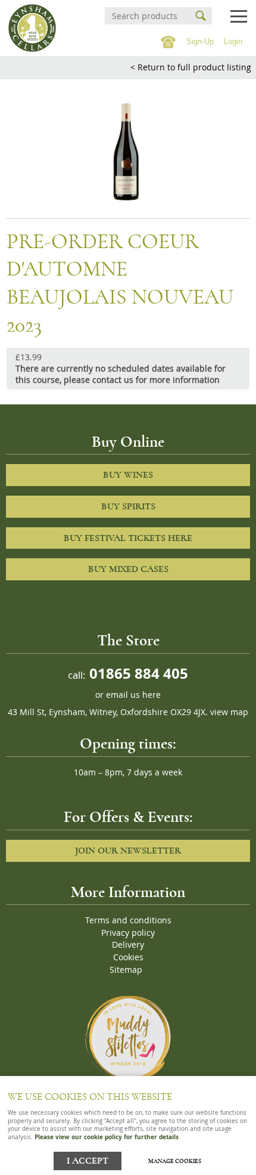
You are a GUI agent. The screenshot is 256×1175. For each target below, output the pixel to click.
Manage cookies (174, 1161)
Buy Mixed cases (128, 569)
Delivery (128, 944)
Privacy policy (128, 932)
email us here (133, 694)
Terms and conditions (128, 920)
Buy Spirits (128, 506)
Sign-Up (200, 41)
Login (233, 41)
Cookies (128, 957)
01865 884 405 (137, 673)
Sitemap (126, 969)
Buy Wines (128, 475)
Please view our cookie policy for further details (107, 1137)
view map (229, 712)
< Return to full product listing (190, 67)
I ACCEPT (87, 1161)
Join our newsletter (128, 850)
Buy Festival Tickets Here (128, 538)
